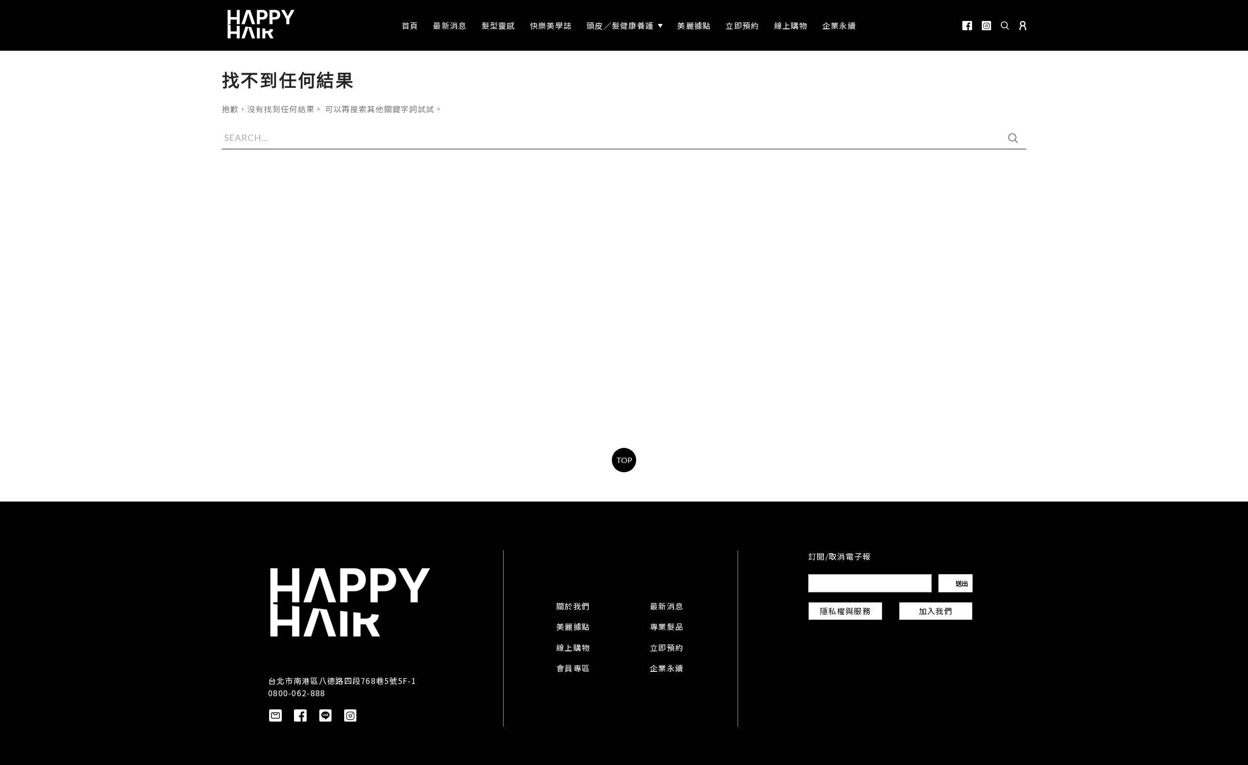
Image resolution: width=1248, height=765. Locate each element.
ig (986, 25)
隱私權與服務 (845, 612)
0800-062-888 (296, 693)
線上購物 (573, 648)
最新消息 (666, 607)
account (1022, 25)
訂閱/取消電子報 (839, 557)
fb (967, 25)
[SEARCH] (1013, 138)
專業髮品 (666, 628)
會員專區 (573, 669)
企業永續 (666, 669)
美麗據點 (573, 628)
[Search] (1005, 25)
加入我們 (936, 612)
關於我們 (573, 607)
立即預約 (666, 648)
